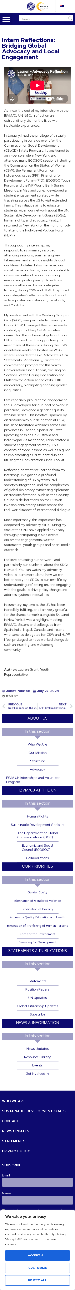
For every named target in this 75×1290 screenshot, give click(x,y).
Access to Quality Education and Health (37, 917)
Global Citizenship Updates (37, 1006)
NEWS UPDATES (15, 1131)
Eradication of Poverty (37, 909)
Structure (37, 761)
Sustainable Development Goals (35, 825)
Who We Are (37, 744)
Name (6, 1193)
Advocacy (37, 769)
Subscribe (37, 1014)
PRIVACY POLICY (16, 1151)
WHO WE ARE (13, 1101)
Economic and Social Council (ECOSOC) (37, 848)
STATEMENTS (13, 1141)
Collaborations (37, 858)
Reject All (37, 1280)
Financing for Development (37, 942)
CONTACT (10, 1121)
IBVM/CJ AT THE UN (37, 791)
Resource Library (37, 1057)
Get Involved (35, 1074)
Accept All (37, 1255)
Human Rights (37, 816)
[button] (6, 19)
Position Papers (37, 989)
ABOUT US (38, 719)
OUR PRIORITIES (37, 867)
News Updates (37, 1049)
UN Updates (37, 998)
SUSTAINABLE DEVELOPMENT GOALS (34, 1111)
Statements (37, 981)
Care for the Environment (37, 934)
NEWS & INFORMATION (37, 1023)
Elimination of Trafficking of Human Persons (37, 926)
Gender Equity (38, 892)
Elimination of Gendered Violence (37, 901)
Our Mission (38, 753)
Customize (37, 1268)
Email (6, 1175)
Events (37, 1065)
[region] (37, 1250)
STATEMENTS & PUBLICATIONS (37, 951)
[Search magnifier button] (70, 18)
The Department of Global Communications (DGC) (37, 835)
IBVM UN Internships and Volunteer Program (33, 780)
